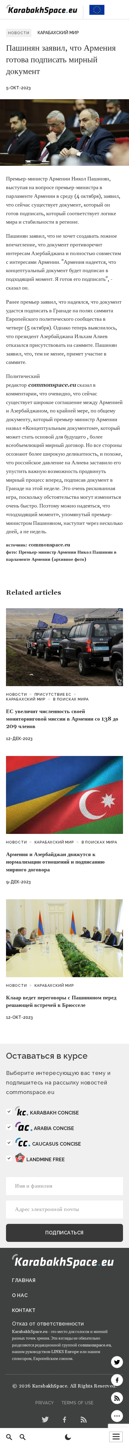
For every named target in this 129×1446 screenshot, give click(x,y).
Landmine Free (45, 1159)
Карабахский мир (58, 32)
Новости (16, 694)
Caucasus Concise (56, 1144)
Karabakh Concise (54, 1113)
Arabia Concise (54, 1128)
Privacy (44, 1402)
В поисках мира (71, 699)
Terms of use (77, 1402)
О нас (20, 1295)
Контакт (24, 1310)
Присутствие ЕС (52, 694)
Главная (24, 1280)
